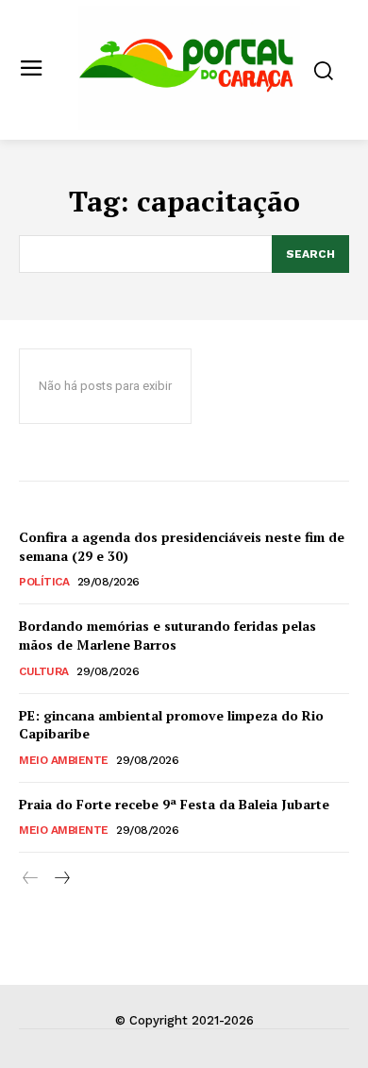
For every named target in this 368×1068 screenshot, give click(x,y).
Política (44, 581)
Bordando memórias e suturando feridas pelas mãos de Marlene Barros (167, 635)
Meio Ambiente (64, 760)
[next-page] (61, 878)
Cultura (44, 671)
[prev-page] (30, 878)
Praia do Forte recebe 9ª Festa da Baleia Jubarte (174, 804)
